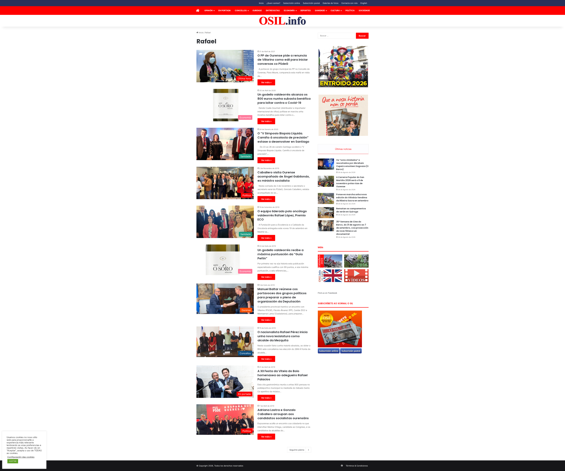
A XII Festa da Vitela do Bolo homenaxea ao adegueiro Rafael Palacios (282, 375)
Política (350, 10)
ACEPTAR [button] (12, 461)
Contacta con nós (349, 3)
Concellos (241, 10)
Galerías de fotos (330, 3)
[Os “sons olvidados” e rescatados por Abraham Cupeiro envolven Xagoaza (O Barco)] (326, 164)
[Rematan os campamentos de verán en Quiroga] (326, 212)
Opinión (208, 10)
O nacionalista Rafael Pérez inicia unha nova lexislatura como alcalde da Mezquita (282, 336)
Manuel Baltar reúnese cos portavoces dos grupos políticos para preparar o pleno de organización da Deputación (281, 295)
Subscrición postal (311, 3)
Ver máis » (266, 82)
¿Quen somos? (273, 3)
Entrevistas (273, 10)
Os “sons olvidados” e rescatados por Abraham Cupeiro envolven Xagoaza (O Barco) (352, 165)
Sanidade (320, 10)
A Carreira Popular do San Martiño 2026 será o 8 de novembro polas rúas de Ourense (350, 182)
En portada (224, 10)
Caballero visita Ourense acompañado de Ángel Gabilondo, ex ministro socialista (283, 176)
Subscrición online (291, 3)
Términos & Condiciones (357, 466)
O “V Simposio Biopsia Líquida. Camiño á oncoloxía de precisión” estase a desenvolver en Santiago (283, 137)
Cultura (335, 10)
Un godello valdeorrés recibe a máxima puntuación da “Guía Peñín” (280, 254)
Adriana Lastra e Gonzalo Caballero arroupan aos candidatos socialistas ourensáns (283, 414)
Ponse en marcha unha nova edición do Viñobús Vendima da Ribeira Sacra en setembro (352, 197)
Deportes (305, 10)
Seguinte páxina (296, 450)
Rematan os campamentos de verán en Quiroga (351, 210)
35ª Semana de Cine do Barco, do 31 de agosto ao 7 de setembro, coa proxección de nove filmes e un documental (352, 228)
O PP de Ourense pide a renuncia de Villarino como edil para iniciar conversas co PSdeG (282, 59)
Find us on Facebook (327, 293)
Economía (289, 10)
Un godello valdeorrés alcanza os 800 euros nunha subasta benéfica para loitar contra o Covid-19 (284, 98)
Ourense (257, 10)
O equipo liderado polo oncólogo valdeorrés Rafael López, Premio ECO (282, 215)
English (363, 3)
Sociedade (364, 10)
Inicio (261, 3)
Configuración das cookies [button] (20, 457)
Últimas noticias (343, 149)
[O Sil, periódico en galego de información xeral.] (282, 21)
